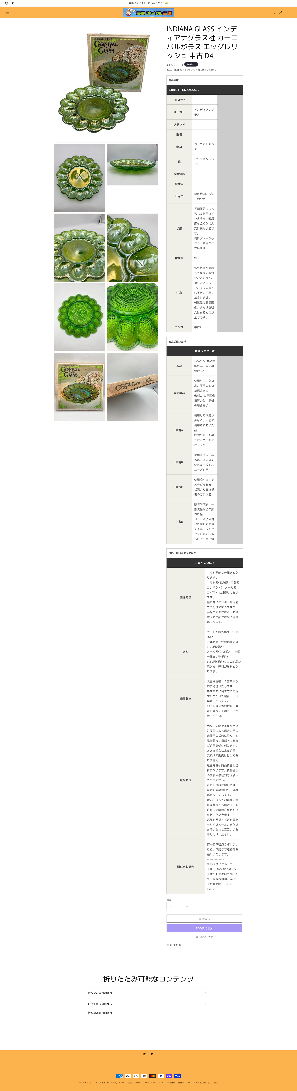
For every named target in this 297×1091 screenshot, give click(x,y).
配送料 (177, 69)
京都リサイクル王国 (96, 1082)
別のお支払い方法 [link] (204, 936)
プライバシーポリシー (153, 1082)
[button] (7, 12)
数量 (169, 899)
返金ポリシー (134, 1082)
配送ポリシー (184, 1082)
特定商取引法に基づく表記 (206, 1082)
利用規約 (171, 1082)
